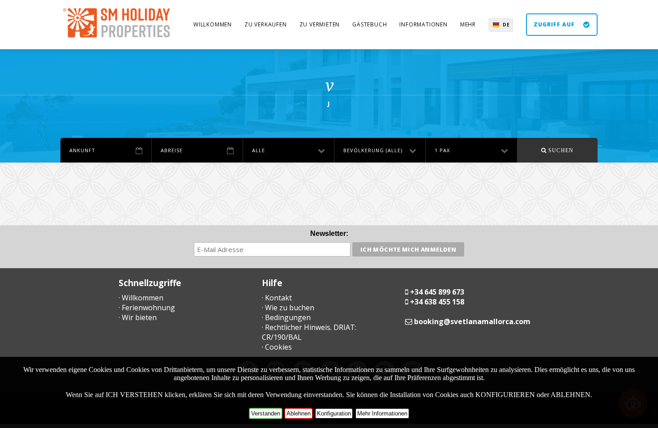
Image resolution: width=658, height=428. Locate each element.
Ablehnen (298, 413)
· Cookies (277, 347)
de (506, 24)
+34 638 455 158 (437, 302)
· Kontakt (277, 298)
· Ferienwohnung (147, 307)
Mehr (468, 24)
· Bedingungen (286, 317)
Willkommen (212, 24)
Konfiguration (334, 413)
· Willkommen (141, 298)
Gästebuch (369, 24)
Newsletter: (329, 233)
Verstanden (265, 413)
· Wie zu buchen (288, 307)
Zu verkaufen (265, 24)
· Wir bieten (138, 317)
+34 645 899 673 (437, 292)
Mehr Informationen (382, 413)
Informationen (423, 24)
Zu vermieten (319, 24)
